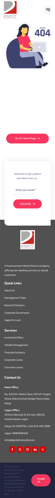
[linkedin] (35, 449)
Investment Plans (13, 337)
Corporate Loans (13, 359)
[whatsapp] (43, 449)
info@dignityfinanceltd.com (19, 440)
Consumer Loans (13, 367)
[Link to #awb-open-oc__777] (48, 10)
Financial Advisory (14, 352)
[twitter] (20, 449)
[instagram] (27, 449)
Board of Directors (14, 305)
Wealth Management (16, 344)
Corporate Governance (16, 312)
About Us (9, 290)
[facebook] (12, 449)
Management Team (15, 297)
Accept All (41, 480)
